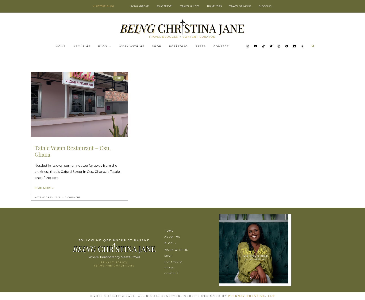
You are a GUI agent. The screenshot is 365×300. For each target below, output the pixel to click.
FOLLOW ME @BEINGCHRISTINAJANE (114, 240)
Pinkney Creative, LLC (251, 295)
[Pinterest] (279, 46)
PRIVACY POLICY (114, 262)
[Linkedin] (295, 46)
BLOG (102, 46)
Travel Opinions (240, 6)
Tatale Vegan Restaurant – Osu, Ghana (73, 151)
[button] (313, 46)
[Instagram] (248, 46)
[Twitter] (271, 46)
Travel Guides (189, 6)
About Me (81, 46)
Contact (221, 46)
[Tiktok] (263, 46)
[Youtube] (256, 46)
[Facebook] (287, 46)
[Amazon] (302, 46)
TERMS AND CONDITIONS (114, 265)
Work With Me (131, 46)
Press (200, 46)
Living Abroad (139, 6)
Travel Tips (214, 6)
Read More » (44, 188)
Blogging (265, 6)
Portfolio (178, 46)
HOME (61, 46)
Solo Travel (165, 6)
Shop (156, 46)
